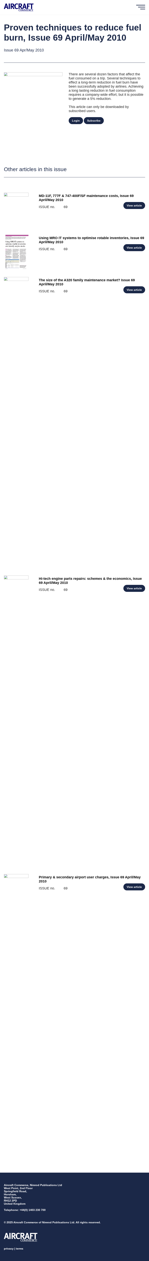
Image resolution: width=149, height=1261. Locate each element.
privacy (9, 1248)
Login (76, 120)
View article (134, 205)
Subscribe (93, 120)
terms (19, 1248)
